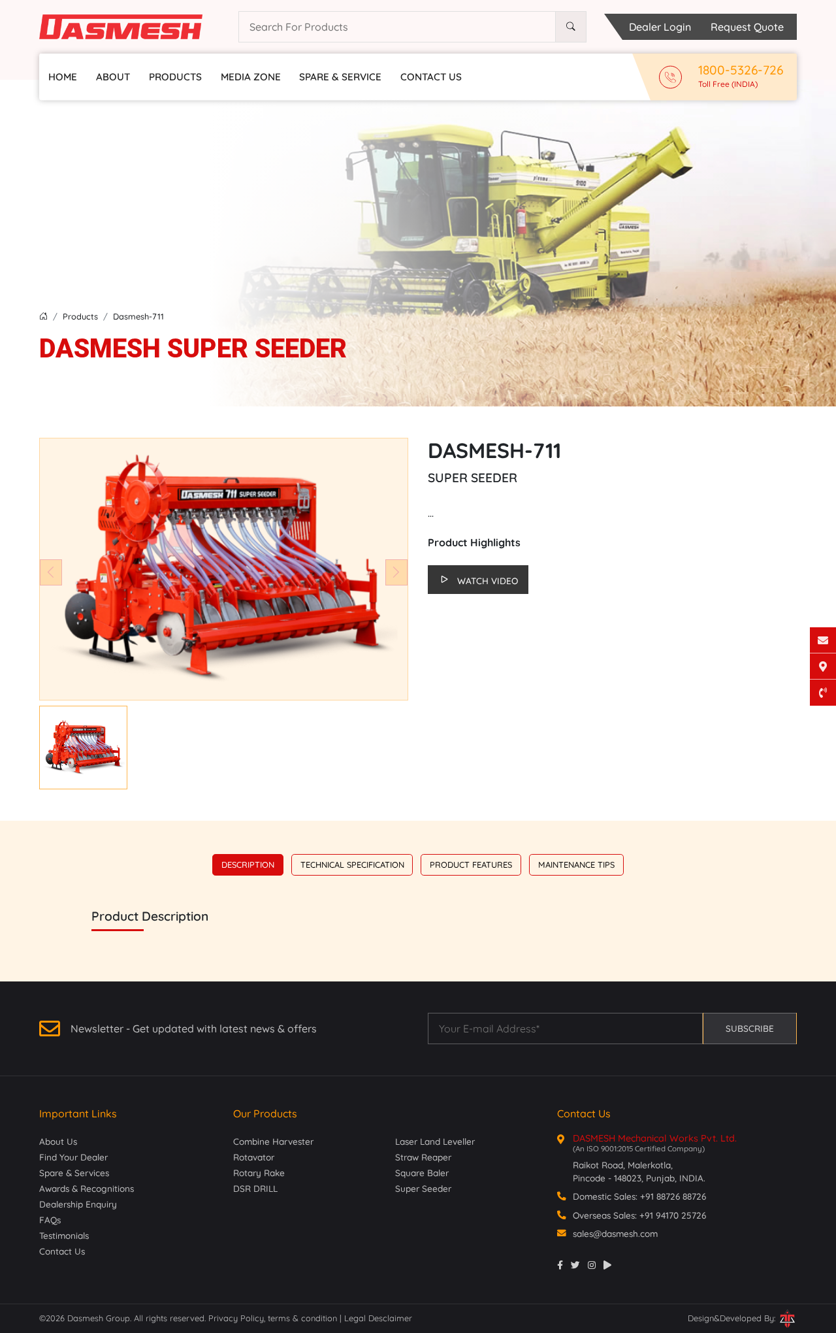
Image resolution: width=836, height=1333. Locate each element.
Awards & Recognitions (86, 1188)
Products (175, 77)
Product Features (471, 864)
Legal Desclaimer (378, 1318)
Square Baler (422, 1172)
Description (247, 864)
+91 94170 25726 (672, 1215)
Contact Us (431, 77)
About (113, 77)
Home (62, 77)
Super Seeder (423, 1188)
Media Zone (251, 77)
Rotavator (253, 1156)
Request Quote (747, 26)
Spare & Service (340, 77)
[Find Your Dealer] (823, 666)
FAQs (50, 1219)
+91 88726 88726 (673, 1196)
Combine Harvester (273, 1141)
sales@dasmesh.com (615, 1233)
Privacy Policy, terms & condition (274, 1318)
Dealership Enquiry (78, 1204)
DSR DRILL (255, 1188)
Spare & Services (74, 1172)
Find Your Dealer (73, 1156)
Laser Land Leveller (435, 1141)
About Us (58, 1141)
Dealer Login (660, 26)
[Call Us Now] (823, 693)
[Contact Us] (823, 640)
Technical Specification (352, 864)
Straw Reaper (423, 1156)
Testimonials (64, 1235)
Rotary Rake (259, 1172)
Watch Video (487, 580)
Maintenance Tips (576, 864)
